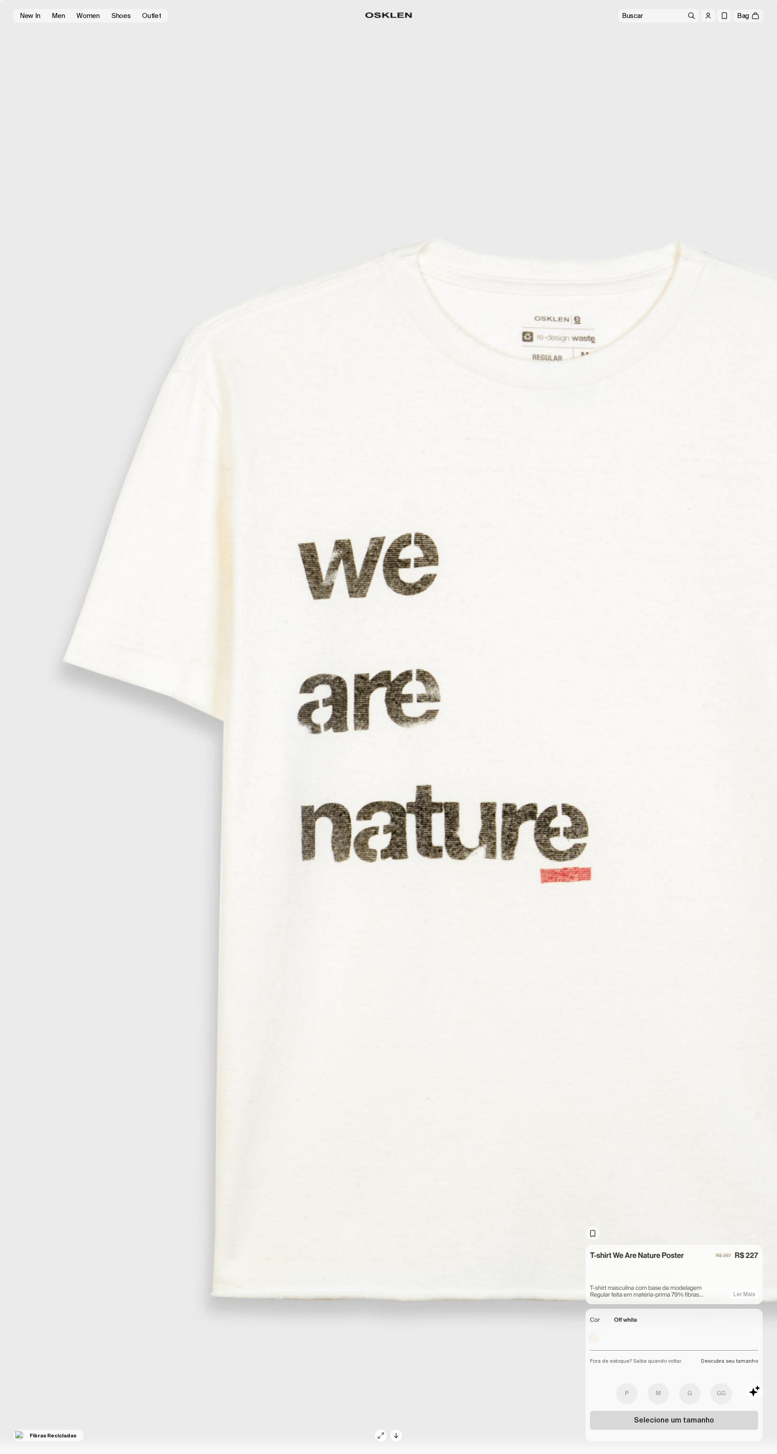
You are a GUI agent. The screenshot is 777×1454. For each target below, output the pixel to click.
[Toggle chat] (755, 1391)
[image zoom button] (381, 1435)
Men (58, 15)
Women (88, 15)
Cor (595, 1320)
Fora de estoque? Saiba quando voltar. (636, 1361)
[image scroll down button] (396, 1435)
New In (30, 15)
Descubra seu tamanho (729, 1361)
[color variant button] (593, 1337)
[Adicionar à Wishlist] (592, 1233)
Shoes (121, 15)
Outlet (151, 15)
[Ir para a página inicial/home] (388, 15)
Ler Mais (744, 1294)
